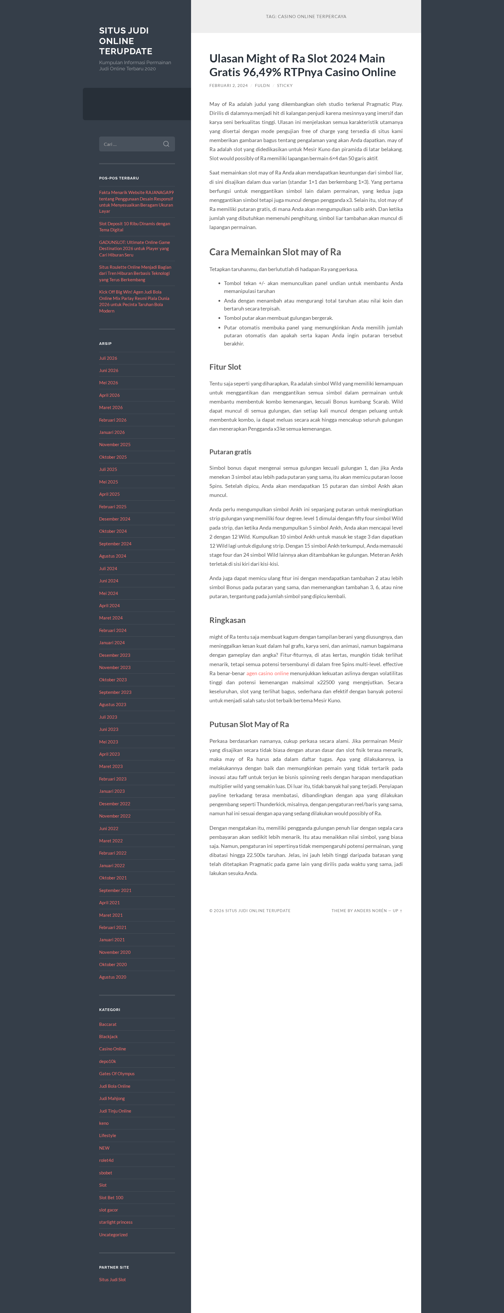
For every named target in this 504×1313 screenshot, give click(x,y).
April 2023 (109, 754)
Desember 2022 (114, 803)
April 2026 (109, 395)
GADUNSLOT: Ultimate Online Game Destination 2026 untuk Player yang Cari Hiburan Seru (134, 248)
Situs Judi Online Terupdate (126, 40)
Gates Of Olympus (117, 1073)
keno (103, 1123)
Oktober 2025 (113, 457)
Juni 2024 (108, 580)
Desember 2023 (114, 655)
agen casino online (267, 673)
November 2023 (115, 667)
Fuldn (262, 85)
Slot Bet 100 (111, 1197)
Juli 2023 (108, 717)
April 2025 (109, 494)
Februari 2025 (113, 506)
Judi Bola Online (114, 1086)
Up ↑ (398, 910)
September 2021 (115, 890)
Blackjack (108, 1036)
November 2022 (115, 815)
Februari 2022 (113, 852)
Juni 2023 (108, 729)
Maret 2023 (111, 766)
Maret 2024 (111, 617)
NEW (104, 1147)
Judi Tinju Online (115, 1110)
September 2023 (115, 692)
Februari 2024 (113, 630)
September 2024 (115, 543)
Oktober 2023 (113, 679)
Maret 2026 (111, 407)
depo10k (107, 1061)
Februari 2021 (113, 927)
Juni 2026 (108, 370)
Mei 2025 (108, 481)
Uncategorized (113, 1234)
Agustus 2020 (112, 976)
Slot (103, 1185)
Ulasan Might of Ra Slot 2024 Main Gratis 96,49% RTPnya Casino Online (302, 64)
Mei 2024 (108, 593)
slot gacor (108, 1209)
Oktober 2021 (113, 877)
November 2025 (115, 444)
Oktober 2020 (113, 964)
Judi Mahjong (112, 1098)
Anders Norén (370, 910)
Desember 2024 (114, 518)
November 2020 (115, 952)
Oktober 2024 (113, 531)
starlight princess (116, 1222)
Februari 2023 (113, 778)
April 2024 (109, 605)
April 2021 (109, 902)
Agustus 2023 (112, 704)
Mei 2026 (108, 382)
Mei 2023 (108, 741)
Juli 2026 (108, 358)
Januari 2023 (112, 791)
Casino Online (112, 1048)
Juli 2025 (108, 469)
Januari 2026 (112, 432)
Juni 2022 (108, 828)
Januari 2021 (112, 939)
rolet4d (106, 1160)
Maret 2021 (111, 915)
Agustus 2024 (112, 555)
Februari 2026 (113, 419)
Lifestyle (107, 1135)
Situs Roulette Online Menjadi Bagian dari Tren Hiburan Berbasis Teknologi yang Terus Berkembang (135, 273)
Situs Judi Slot (112, 1279)
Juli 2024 (108, 568)
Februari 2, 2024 (228, 85)
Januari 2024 (112, 642)
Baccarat (108, 1024)
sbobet (105, 1172)
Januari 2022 (112, 865)
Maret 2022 (111, 840)
